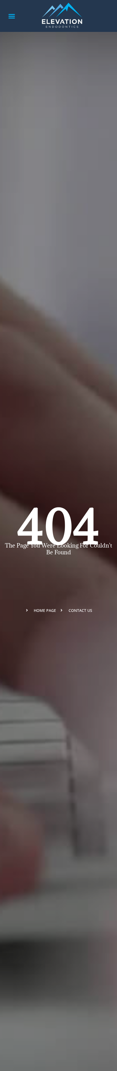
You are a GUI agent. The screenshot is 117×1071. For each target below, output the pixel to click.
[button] (12, 16)
